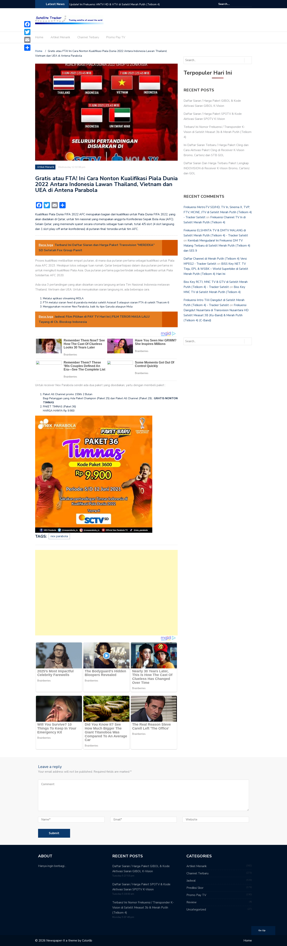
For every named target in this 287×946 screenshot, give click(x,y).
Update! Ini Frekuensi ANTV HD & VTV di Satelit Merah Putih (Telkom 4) (114, 4)
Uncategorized (196, 909)
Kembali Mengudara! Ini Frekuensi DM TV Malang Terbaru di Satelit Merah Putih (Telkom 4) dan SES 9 (217, 246)
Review (191, 902)
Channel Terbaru (88, 37)
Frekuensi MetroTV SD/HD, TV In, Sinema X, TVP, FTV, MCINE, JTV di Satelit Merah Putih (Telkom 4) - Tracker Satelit (218, 212)
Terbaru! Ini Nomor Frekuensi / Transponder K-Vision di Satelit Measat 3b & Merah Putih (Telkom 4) (217, 132)
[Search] (249, 3)
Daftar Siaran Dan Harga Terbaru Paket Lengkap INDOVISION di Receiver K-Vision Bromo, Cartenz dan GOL (217, 168)
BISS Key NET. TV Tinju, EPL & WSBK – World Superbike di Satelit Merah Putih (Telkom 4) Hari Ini (216, 269)
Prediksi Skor (194, 888)
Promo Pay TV (115, 37)
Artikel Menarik (60, 37)
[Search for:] (230, 4)
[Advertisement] (106, 592)
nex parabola (59, 536)
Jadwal (191, 881)
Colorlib (87, 940)
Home (39, 37)
